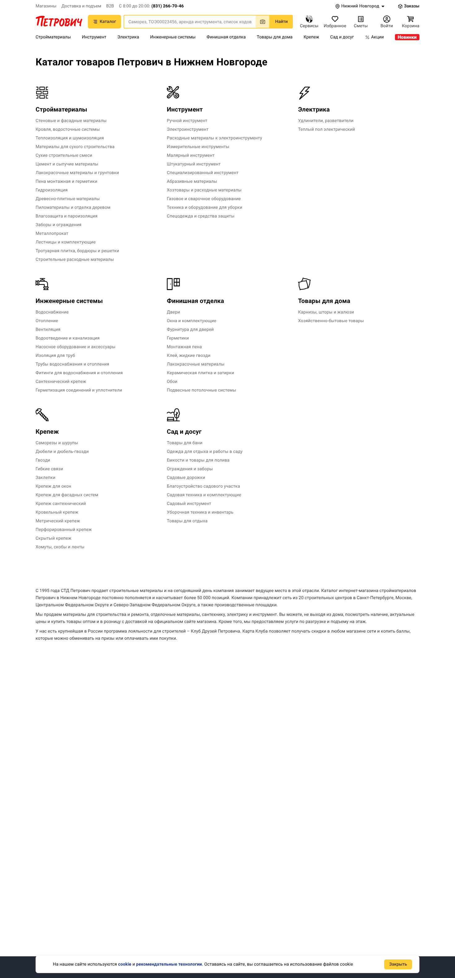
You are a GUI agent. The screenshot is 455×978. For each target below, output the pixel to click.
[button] (151, 6)
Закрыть (398, 964)
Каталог (108, 21)
